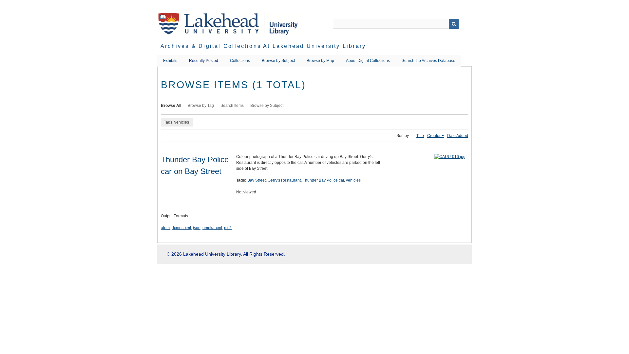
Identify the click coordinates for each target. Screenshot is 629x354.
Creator (434, 135)
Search (454, 24)
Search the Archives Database (428, 60)
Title (420, 135)
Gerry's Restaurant (284, 180)
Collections (240, 60)
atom (165, 228)
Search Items (232, 105)
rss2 (228, 228)
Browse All (171, 105)
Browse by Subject (278, 60)
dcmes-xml (181, 228)
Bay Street (256, 180)
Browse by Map (320, 60)
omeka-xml (212, 228)
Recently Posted (203, 60)
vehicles (353, 180)
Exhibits (170, 60)
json (196, 228)
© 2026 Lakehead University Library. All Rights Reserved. (226, 254)
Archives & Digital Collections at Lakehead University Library (263, 46)
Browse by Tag (201, 105)
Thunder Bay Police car (323, 180)
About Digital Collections (368, 60)
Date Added (457, 135)
